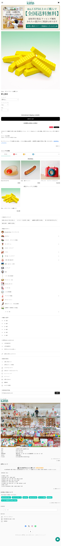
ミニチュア (7, 268)
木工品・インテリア (9, 256)
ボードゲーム (8, 244)
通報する (57, 146)
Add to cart (30, 119)
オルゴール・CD (9, 280)
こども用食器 (8, 291)
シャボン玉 (7, 288)
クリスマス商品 (8, 295)
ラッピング (3, 97)
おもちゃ (7, 236)
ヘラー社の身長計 (9, 276)
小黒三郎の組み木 (9, 260)
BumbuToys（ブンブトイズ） (12, 232)
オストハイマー (8, 299)
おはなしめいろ (8, 284)
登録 (57, 393)
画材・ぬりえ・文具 (9, 264)
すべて (5, 154)
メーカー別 (7, 311)
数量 (2, 107)
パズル (6, 252)
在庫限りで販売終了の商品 (11, 307)
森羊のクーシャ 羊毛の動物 (12, 303)
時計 (6, 272)
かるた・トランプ (9, 248)
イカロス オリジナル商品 (11, 240)
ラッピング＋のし (5, 102)
